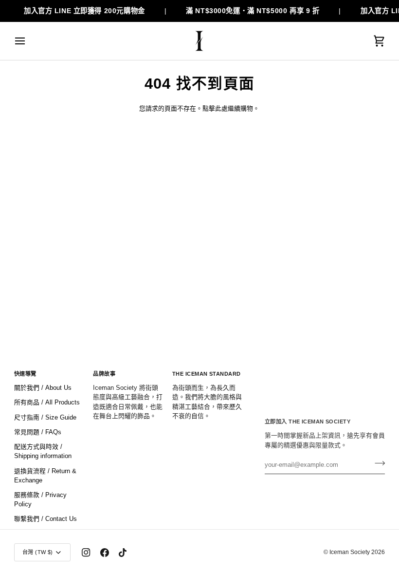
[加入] (377, 463)
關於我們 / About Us (43, 387)
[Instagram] (86, 552)
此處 (221, 108)
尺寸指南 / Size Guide (45, 417)
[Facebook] (104, 552)
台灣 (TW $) (37, 552)
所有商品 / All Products (47, 402)
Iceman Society (349, 552)
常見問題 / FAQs (37, 432)
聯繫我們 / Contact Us (45, 518)
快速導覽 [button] (25, 374)
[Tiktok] (123, 552)
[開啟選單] (28, 41)
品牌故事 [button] (104, 374)
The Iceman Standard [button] (206, 374)
